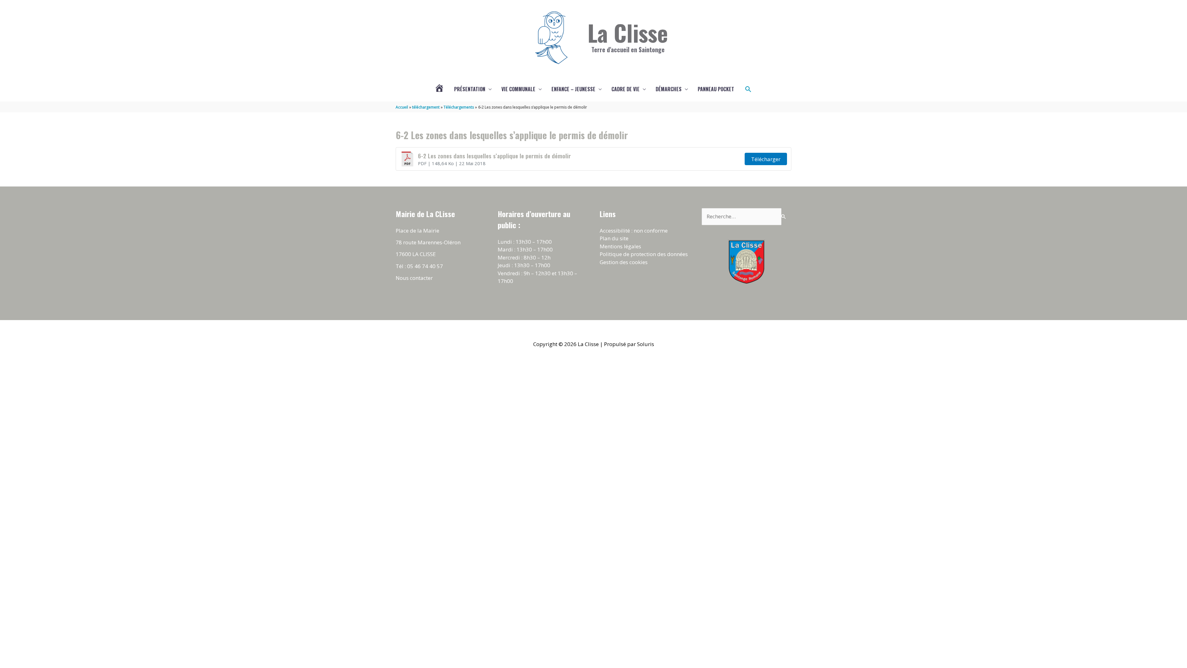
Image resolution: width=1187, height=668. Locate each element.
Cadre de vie (625, 89)
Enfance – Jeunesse (573, 89)
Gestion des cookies (624, 262)
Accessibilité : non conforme (634, 230)
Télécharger (766, 159)
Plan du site (614, 238)
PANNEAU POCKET (716, 89)
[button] (748, 89)
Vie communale (518, 89)
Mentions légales (620, 246)
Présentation (469, 89)
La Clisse (628, 32)
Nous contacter (414, 277)
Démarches (669, 89)
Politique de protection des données (644, 254)
